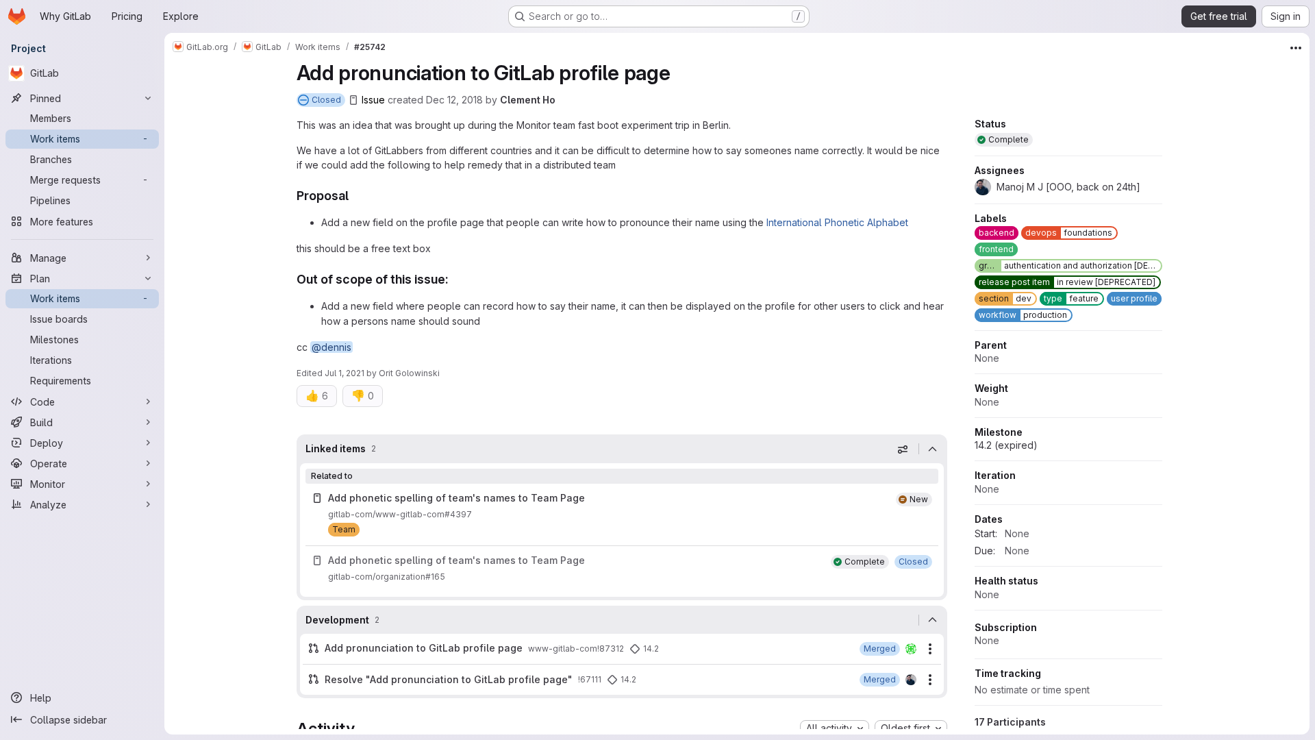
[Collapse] (933, 449)
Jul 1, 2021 (344, 373)
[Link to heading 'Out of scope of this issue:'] (455, 279)
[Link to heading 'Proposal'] (355, 195)
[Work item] (622, 569)
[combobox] (834, 728)
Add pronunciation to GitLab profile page (424, 648)
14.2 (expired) (1006, 445)
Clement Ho (527, 100)
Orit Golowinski (409, 373)
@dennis (331, 347)
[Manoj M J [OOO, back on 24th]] (910, 679)
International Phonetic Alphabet (837, 222)
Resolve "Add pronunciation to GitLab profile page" (449, 679)
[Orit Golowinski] (910, 648)
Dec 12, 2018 (454, 100)
